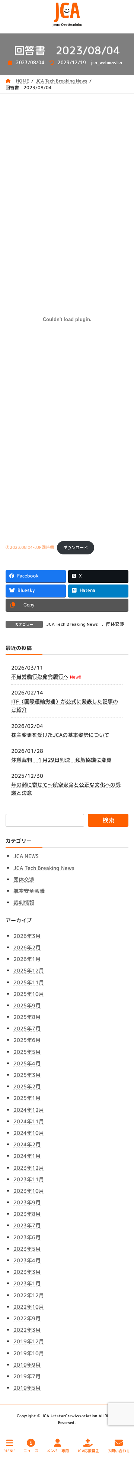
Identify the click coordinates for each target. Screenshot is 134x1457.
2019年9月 (27, 1364)
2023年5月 (27, 1248)
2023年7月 (27, 1225)
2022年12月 (28, 1295)
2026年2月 (27, 947)
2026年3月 (27, 935)
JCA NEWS (26, 855)
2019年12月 (28, 1341)
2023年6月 (27, 1237)
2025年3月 (27, 1074)
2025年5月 (27, 1051)
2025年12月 (28, 970)
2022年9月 (27, 1318)
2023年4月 (27, 1260)
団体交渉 (115, 624)
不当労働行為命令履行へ (39, 676)
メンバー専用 (58, 1450)
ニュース (30, 1450)
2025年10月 (28, 993)
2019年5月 (27, 1387)
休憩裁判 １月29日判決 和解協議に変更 (61, 759)
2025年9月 (27, 1005)
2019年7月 (27, 1376)
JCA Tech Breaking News (72, 624)
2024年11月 (28, 1121)
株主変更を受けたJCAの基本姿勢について (60, 734)
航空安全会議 (29, 890)
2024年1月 (27, 1155)
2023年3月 (27, 1271)
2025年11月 (28, 982)
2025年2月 (27, 1086)
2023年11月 (28, 1179)
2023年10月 (28, 1190)
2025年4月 (27, 1063)
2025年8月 (27, 1016)
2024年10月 (28, 1132)
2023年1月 (27, 1283)
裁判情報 (23, 902)
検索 (108, 820)
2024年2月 (27, 1144)
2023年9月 (27, 1202)
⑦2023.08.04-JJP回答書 (30, 548)
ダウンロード (75, 548)
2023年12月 (28, 1167)
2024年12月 (28, 1109)
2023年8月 (27, 1213)
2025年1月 (27, 1097)
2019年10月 (28, 1353)
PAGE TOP (121, 1423)
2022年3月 (27, 1329)
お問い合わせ (119, 1450)
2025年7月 (27, 1028)
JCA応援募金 (88, 1450)
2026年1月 (27, 958)
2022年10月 (28, 1306)
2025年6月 (27, 1039)
